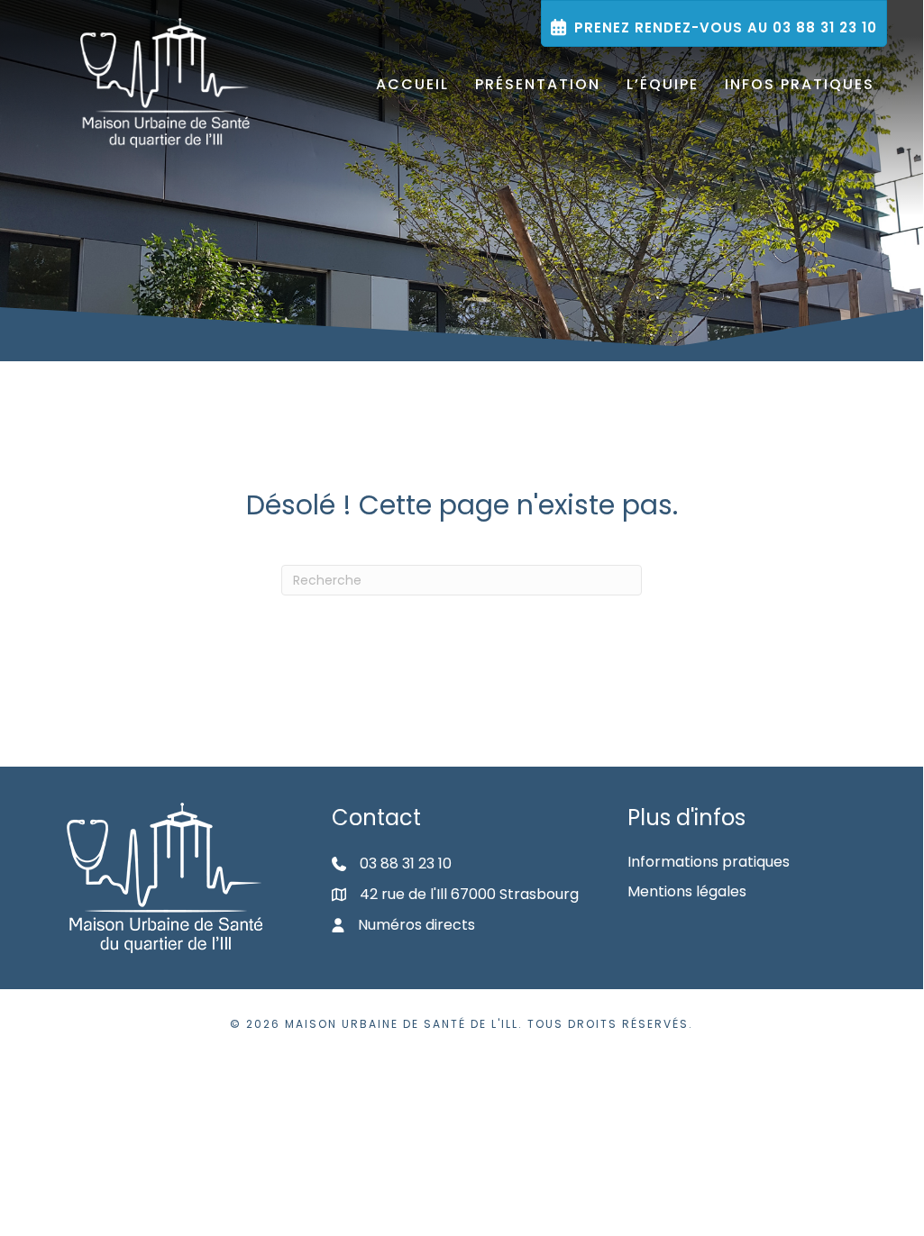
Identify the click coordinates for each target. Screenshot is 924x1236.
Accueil (412, 84)
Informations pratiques (708, 861)
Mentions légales (686, 891)
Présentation (537, 84)
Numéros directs (416, 924)
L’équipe (663, 84)
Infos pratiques (799, 84)
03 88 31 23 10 (406, 863)
